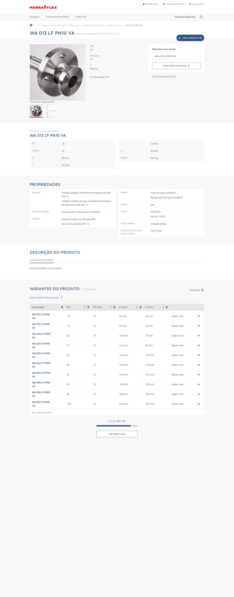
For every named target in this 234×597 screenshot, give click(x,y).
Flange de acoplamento (93, 25)
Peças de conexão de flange (53, 25)
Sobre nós (81, 16)
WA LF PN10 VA (114, 25)
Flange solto (74, 25)
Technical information (57, 16)
